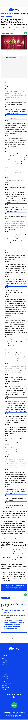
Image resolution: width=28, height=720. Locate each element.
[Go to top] (25, 715)
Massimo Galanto (7, 33)
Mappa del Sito (5, 687)
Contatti (4, 689)
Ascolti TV (23, 13)
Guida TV (3, 13)
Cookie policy (5, 678)
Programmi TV (15, 13)
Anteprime (4, 660)
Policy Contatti (5, 681)
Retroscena (5, 667)
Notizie (9, 13)
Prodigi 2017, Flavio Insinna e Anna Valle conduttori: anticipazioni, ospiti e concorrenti (14, 587)
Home (2, 16)
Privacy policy (5, 676)
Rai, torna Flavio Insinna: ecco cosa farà (14, 611)
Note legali (4, 685)
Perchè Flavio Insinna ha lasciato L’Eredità (15, 616)
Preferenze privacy (6, 683)
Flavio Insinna (9, 16)
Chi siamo (4, 674)
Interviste (4, 664)
